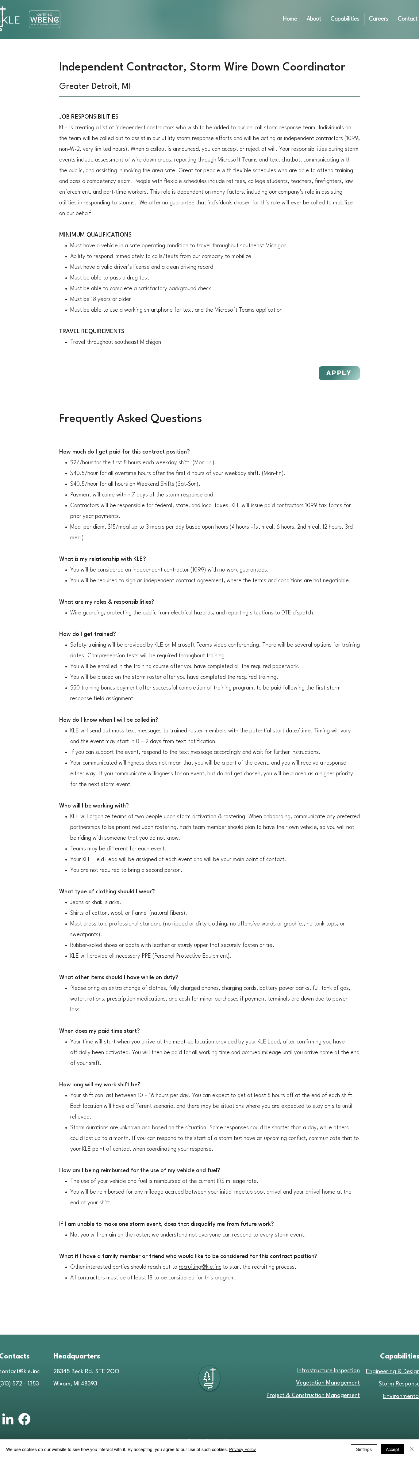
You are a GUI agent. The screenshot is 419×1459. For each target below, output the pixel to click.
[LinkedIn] (8, 1420)
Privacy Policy (242, 1449)
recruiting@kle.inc (200, 1267)
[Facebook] (24, 1419)
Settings (364, 1449)
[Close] (411, 1449)
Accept (392, 1449)
